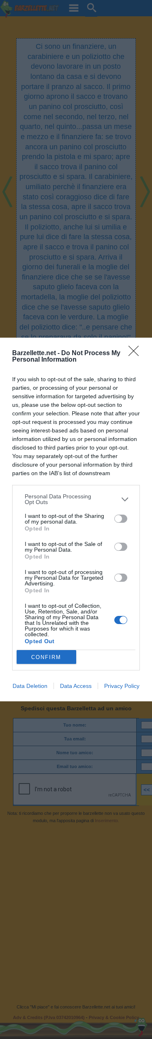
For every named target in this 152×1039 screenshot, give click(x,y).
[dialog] (76, 519)
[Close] (136, 353)
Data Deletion (30, 686)
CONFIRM (46, 657)
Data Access (76, 686)
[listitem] (76, 499)
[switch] (120, 519)
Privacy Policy (121, 686)
